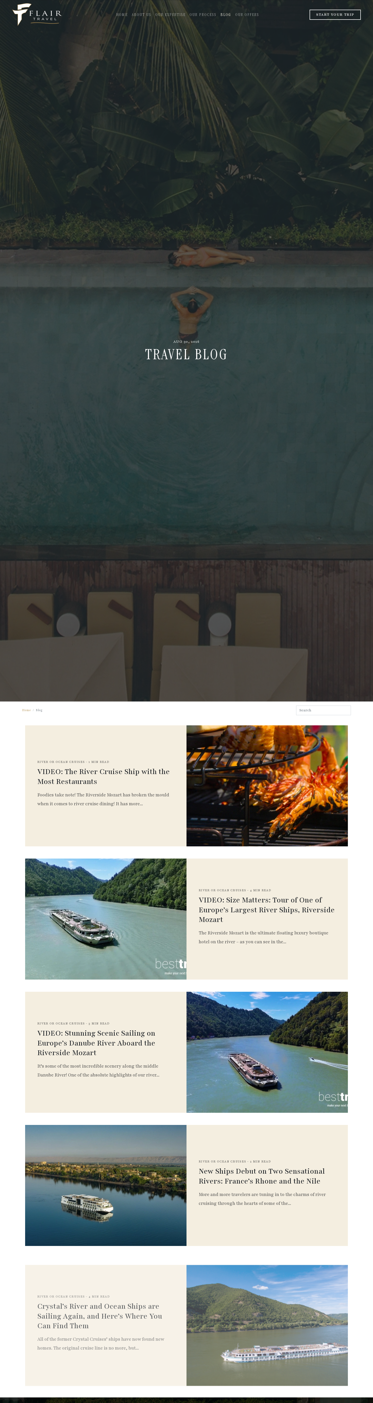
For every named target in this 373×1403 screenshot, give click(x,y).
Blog (226, 14)
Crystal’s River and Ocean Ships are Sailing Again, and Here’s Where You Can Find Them (99, 1309)
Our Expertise (170, 14)
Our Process (203, 14)
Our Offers (247, 14)
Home (121, 14)
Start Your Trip (335, 14)
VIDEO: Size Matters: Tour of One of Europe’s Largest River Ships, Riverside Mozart (267, 910)
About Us (141, 14)
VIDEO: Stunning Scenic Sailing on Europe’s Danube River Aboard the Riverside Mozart (96, 1043)
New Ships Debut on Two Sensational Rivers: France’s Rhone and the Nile (262, 1176)
